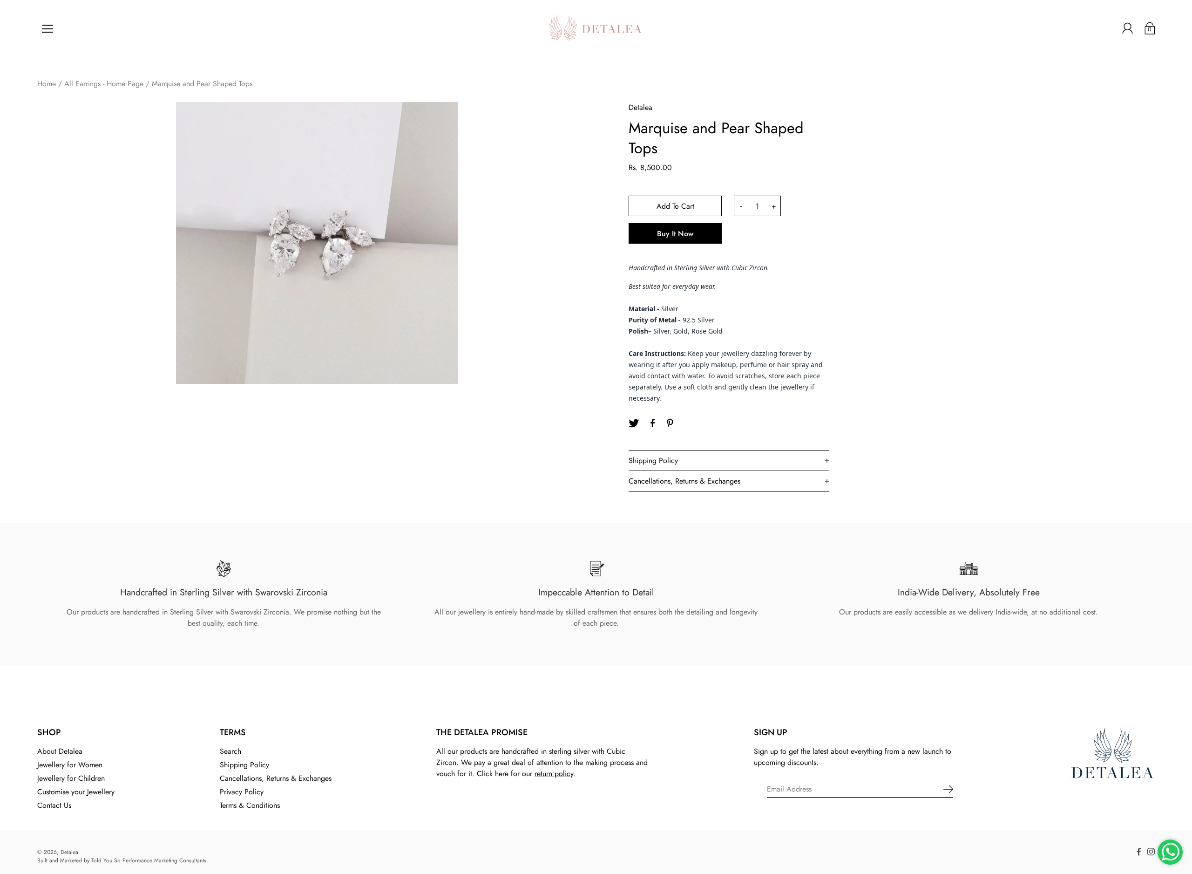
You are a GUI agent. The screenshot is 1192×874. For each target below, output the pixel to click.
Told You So (106, 860)
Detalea (69, 852)
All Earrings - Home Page (103, 83)
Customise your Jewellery (76, 791)
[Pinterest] (671, 423)
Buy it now (675, 233)
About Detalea (59, 751)
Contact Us (54, 805)
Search (230, 751)
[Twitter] (634, 423)
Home (46, 83)
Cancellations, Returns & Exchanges (276, 778)
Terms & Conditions (250, 805)
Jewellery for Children (71, 778)
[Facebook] (652, 423)
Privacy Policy (242, 791)
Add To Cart (675, 206)
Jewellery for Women (69, 764)
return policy (554, 773)
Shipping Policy (244, 764)
